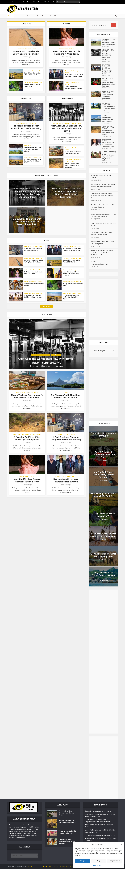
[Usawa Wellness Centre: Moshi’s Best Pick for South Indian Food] (96, 94)
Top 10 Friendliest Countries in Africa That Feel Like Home (103, 206)
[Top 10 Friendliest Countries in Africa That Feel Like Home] (96, 81)
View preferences (114, 861)
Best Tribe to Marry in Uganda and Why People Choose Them (102, 263)
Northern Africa (21, 2)
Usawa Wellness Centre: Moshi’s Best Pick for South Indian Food (103, 215)
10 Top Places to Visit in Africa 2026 (32, 86)
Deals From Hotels (70, 148)
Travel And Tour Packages (61, 123)
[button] (121, 844)
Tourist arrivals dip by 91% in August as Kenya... (67, 832)
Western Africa (42, 2)
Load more (46, 306)
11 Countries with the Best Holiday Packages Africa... (33, 296)
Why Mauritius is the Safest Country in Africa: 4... (103, 575)
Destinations (41, 16)
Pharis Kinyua (58, 366)
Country (65, 393)
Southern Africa (32, 2)
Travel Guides (55, 16)
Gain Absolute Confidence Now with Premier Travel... (107, 57)
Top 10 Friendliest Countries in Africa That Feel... (108, 84)
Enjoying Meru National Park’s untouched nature (67, 821)
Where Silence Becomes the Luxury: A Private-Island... (32, 149)
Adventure (18, 16)
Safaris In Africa (30, 49)
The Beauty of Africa (72, 72)
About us (50, 866)
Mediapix (29, 866)
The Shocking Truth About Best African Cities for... (108, 119)
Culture (29, 16)
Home (10, 16)
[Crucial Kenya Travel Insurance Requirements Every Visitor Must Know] (96, 67)
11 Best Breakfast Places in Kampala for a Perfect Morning (26, 127)
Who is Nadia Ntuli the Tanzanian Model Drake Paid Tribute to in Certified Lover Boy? (102, 253)
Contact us (57, 866)
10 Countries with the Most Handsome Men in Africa (74, 76)
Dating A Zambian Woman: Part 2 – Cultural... (74, 87)
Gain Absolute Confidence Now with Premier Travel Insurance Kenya (66, 128)
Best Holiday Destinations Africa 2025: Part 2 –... (33, 74)
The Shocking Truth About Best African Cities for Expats (66, 396)
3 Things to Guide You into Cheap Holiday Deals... (103, 555)
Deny (98, 861)
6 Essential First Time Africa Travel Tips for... (108, 133)
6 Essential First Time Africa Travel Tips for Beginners (72, 165)
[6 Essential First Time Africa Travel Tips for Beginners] (96, 129)
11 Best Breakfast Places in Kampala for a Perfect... (33, 249)
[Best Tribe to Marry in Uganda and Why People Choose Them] (96, 154)
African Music (63, 49)
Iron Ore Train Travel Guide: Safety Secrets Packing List (26, 52)
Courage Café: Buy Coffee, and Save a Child (108, 108)
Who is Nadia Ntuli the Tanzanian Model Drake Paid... (108, 145)
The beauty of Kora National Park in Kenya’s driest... (67, 813)
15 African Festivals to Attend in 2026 (34, 284)
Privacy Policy (97, 865)
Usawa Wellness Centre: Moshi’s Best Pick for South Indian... (27, 396)
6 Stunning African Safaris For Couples (108, 44)
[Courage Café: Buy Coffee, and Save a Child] (96, 106)
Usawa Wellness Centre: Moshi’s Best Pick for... (73, 153)
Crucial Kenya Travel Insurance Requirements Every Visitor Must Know (102, 196)
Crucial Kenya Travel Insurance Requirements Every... (107, 71)
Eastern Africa (11, 2)
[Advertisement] (82, 8)
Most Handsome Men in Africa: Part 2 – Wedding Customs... (71, 274)
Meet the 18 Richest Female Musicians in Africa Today (66, 52)
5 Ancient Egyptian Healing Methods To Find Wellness (67, 841)
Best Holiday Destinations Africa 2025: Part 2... (103, 494)
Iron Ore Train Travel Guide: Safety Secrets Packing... (33, 261)
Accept (82, 861)
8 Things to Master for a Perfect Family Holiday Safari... (32, 161)
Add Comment (45, 366)
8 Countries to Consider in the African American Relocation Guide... (27, 222)
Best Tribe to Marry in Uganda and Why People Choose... (108, 158)
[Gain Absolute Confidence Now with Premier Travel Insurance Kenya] (46, 344)
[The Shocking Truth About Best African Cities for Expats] (96, 118)
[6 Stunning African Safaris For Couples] (96, 42)
